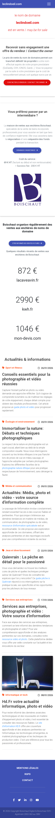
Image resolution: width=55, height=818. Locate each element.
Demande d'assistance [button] (25, 150)
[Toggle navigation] (49, 4)
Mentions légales (27, 768)
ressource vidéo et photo (14, 639)
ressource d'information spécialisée (19, 525)
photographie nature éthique (16, 468)
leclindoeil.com (27, 23)
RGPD (28, 774)
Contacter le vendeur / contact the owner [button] (25, 82)
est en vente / (27, 30)
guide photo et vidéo (24, 407)
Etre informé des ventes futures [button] (25, 243)
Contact (27, 780)
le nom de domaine (27, 15)
